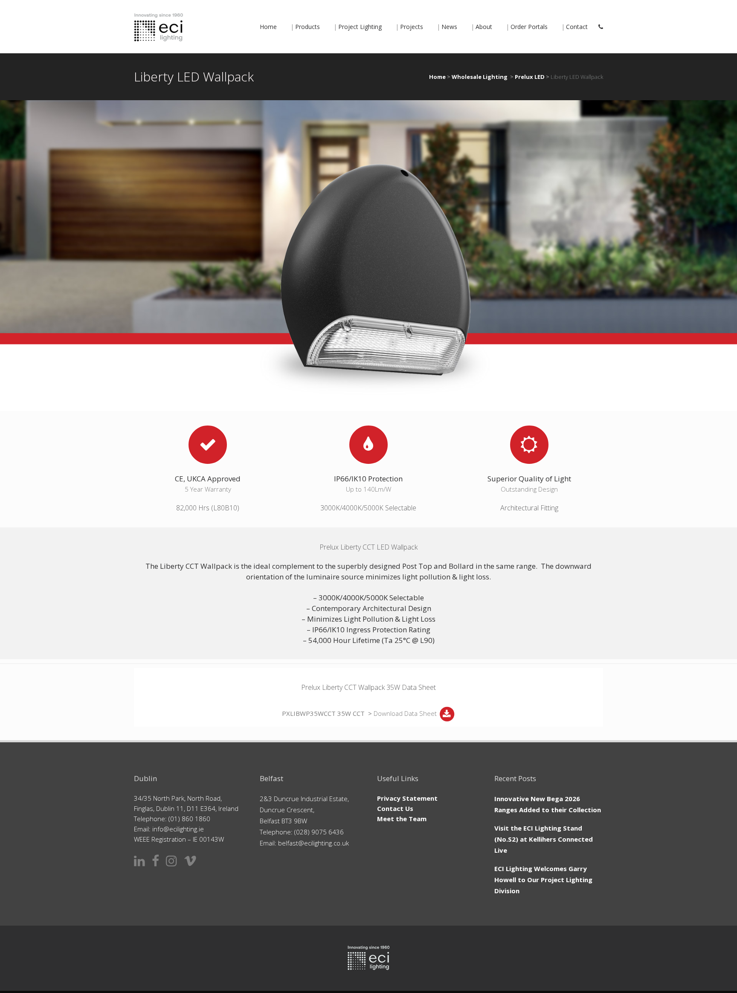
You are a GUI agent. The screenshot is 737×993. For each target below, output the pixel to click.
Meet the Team (402, 818)
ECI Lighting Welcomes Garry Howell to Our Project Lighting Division (543, 879)
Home (437, 77)
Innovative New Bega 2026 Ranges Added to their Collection (547, 804)
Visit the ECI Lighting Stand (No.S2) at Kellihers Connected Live (543, 839)
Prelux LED (530, 77)
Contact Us (395, 808)
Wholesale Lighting (480, 77)
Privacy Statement (407, 798)
